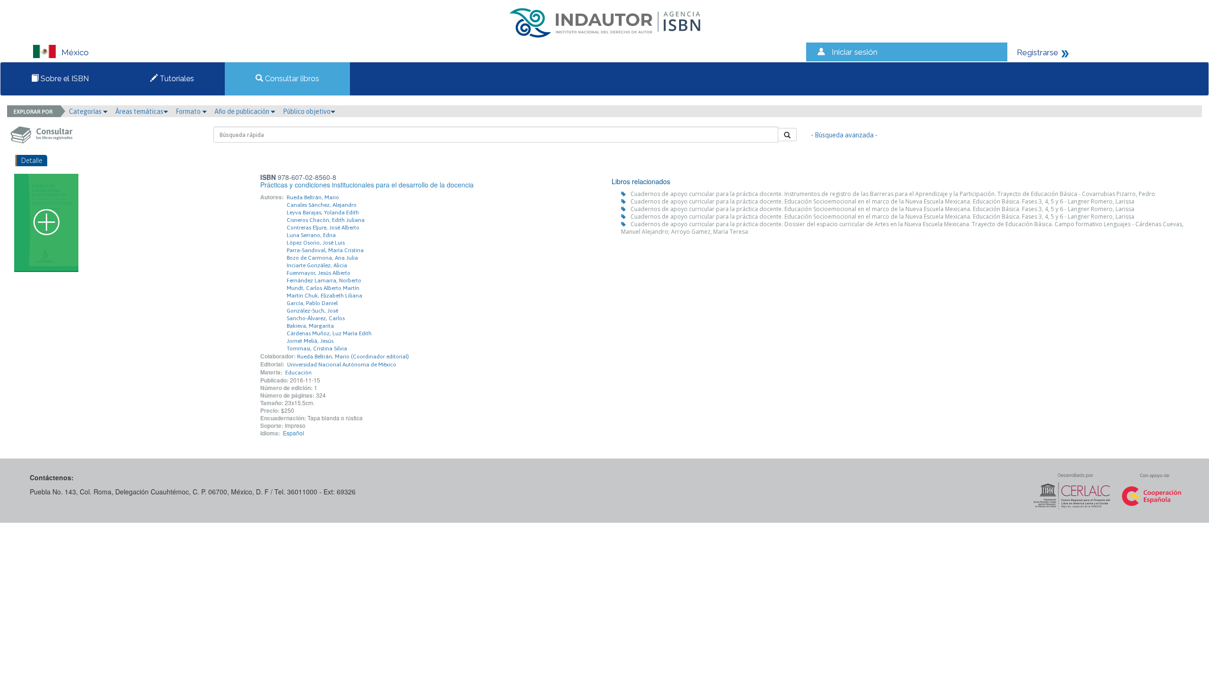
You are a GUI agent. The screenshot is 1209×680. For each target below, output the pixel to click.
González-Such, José (312, 310)
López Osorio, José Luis (316, 242)
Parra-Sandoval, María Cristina (325, 250)
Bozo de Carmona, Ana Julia (322, 258)
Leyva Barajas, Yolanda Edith (323, 212)
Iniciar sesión (854, 52)
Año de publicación (242, 111)
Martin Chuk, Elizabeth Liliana (324, 295)
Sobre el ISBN (64, 78)
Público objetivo (307, 111)
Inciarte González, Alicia (317, 265)
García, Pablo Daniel (312, 303)
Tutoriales (176, 78)
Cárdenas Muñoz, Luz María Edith (329, 333)
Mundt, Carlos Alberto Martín (323, 288)
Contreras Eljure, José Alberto (323, 227)
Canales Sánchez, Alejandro (322, 205)
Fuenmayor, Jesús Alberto (318, 273)
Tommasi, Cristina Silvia (317, 348)
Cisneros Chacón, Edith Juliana (326, 220)
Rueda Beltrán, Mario (313, 197)
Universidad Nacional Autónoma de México (341, 364)
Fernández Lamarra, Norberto (324, 280)
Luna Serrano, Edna (311, 235)
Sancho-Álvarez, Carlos (316, 318)
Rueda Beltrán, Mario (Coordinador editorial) (353, 356)
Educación (298, 372)
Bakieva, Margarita (310, 326)
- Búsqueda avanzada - (844, 135)
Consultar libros (291, 78)
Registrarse (1037, 52)
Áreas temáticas (139, 111)
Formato (189, 111)
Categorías (86, 111)
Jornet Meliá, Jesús (310, 341)
